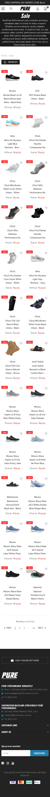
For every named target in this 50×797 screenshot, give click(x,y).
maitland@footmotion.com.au (18, 715)
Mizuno (12, 407)
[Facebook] (2, 763)
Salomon (37, 587)
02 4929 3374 (11, 697)
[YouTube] (12, 763)
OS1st (37, 136)
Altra (12, 136)
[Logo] (25, 9)
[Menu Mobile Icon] (3, 8)
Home (4, 56)
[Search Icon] (11, 8)
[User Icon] (37, 8)
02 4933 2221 (11, 719)
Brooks (12, 91)
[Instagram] (7, 763)
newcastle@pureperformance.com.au (21, 693)
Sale (11, 56)
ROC (37, 91)
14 (34, 628)
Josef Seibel (37, 362)
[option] (25, 660)
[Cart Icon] (45, 8)
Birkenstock (12, 497)
